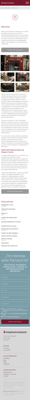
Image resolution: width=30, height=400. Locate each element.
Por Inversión (7, 350)
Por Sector (6, 348)
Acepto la (11, 316)
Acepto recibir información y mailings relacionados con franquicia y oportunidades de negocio (15, 310)
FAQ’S (5, 362)
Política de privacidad (18, 393)
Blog (4, 360)
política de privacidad (13, 316)
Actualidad (6, 358)
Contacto (5, 376)
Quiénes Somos (7, 372)
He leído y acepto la (15, 314)
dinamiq (12, 395)
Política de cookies (7, 393)
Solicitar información (15, 322)
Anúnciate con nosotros (9, 374)
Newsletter (6, 364)
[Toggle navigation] (27, 3)
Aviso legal (20, 391)
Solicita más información (15, 50)
